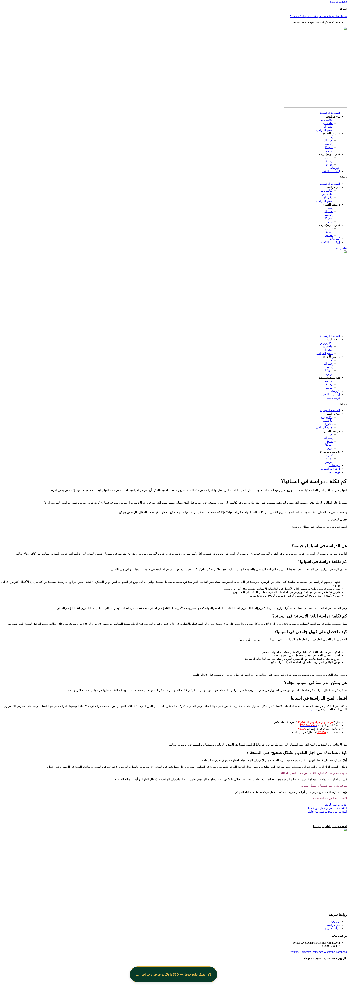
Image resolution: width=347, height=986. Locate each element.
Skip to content (338, 1)
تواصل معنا (333, 397)
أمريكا (329, 147)
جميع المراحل (324, 130)
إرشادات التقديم (330, 171)
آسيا (330, 136)
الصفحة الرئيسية (330, 112)
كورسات (334, 167)
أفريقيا (329, 143)
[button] (173, 177)
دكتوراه (328, 126)
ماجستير (327, 123)
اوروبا (329, 150)
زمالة (329, 160)
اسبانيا (313, 709)
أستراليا (328, 140)
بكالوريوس (326, 119)
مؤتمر (329, 164)
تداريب (329, 157)
